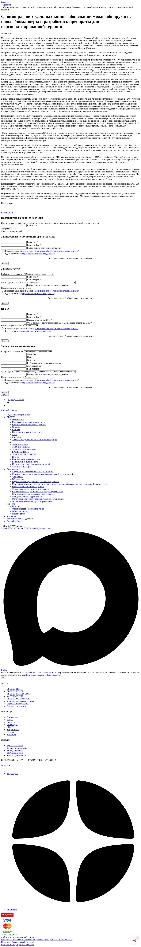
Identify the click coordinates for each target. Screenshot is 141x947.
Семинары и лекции (21, 467)
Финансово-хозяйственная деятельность (31, 489)
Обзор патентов (19, 511)
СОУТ (10, 727)
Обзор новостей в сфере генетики (28, 509)
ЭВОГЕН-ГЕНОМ (21, 447)
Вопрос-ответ (13, 729)
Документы (17, 476)
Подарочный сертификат (18, 415)
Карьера (16, 429)
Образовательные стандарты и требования (32, 501)
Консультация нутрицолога (25, 462)
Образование (13, 469)
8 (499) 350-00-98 (15, 750)
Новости (11, 504)
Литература (17, 437)
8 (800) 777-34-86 (9, 528)
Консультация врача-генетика (26, 459)
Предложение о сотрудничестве (27, 432)
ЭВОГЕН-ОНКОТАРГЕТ (24, 454)
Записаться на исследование (20, 519)
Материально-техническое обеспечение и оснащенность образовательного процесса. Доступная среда (60, 484)
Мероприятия (18, 514)
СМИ (14, 434)
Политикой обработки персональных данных (56, 251)
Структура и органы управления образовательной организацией (42, 474)
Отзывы (16, 427)
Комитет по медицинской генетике (17, 944)
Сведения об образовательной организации (32, 471)
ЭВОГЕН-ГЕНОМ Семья (24, 449)
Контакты (11, 516)
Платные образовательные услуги (28, 486)
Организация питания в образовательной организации (38, 499)
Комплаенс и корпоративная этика (28, 422)
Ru (2, 670)
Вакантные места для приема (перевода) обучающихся (37, 491)
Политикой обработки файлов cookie (42, 675)
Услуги (10, 442)
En (5, 670)
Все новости (7, 212)
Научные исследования (18, 703)
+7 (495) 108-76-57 (20, 755)
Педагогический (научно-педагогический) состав (35, 481)
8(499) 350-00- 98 (26, 528)
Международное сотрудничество (27, 496)
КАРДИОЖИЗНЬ (20, 452)
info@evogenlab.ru (42, 528)
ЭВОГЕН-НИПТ (20, 444)
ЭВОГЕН (11, 417)
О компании (18, 419)
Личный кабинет (9, 410)
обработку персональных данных (38, 253)
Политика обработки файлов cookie (18, 942)
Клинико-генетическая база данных (29, 424)
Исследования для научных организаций (31, 464)
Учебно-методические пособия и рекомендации (34, 439)
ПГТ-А (15, 457)
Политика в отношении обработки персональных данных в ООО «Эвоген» (36, 939)
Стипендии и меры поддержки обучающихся (33, 494)
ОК (3, 678)
